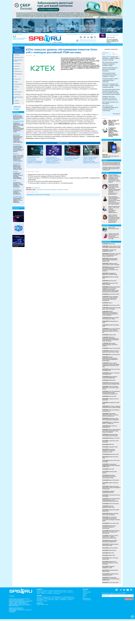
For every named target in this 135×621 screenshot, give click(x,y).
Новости (15, 44)
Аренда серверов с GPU (42, 604)
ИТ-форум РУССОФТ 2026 (110, 403)
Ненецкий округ (17, 196)
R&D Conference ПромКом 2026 (109, 426)
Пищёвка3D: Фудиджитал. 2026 (108, 567)
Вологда (15, 171)
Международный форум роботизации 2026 (109, 541)
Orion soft (62, 189)
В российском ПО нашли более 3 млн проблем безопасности (71, 158)
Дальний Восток (86, 598)
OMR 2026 (111, 444)
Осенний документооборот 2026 (108, 506)
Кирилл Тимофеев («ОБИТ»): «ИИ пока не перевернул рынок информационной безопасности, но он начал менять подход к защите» (88, 28)
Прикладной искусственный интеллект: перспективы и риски (109, 476)
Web (15, 89)
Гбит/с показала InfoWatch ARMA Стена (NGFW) (20, 39)
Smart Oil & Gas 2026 (113, 294)
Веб (52, 598)
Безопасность (18, 91)
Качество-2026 (112, 396)
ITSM (58, 189)
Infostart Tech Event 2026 (110, 457)
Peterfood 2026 (112, 550)
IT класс (51, 44)
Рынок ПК (16, 66)
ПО (15, 76)
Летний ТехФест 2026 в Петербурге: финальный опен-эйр (111, 247)
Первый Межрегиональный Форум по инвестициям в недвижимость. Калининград (110, 358)
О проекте (12, 596)
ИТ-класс (104, 118)
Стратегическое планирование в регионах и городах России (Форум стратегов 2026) (111, 519)
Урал (84, 594)
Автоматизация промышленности (19, 52)
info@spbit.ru (12, 611)
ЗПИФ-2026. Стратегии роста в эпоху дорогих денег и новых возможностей (111, 255)
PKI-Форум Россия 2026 (110, 322)
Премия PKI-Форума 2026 (110, 325)
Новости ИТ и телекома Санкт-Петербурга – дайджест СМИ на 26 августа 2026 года (111, 29)
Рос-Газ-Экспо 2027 (113, 582)
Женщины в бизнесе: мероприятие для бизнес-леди (110, 351)
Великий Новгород (18, 121)
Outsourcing (17, 79)
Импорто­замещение (17, 48)
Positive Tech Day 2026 (114, 348)
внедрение (53, 189)
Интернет (17, 54)
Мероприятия (37, 44)
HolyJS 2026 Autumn (113, 503)
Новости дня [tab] (105, 53)
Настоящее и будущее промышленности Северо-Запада (111, 407)
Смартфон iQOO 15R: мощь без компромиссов (110, 156)
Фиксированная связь (18, 60)
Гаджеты (16, 100)
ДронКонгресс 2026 (113, 454)
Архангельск (16, 134)
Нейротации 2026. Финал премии (110, 284)
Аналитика (22, 44)
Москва (84, 590)
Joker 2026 (111, 469)
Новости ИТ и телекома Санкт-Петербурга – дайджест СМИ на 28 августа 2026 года (23, 29)
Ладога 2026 (111, 243)
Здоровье (16, 103)
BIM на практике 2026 (114, 354)
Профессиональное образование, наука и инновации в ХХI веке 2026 (111, 487)
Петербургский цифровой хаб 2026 (109, 250)
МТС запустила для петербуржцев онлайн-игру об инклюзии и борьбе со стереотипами (110, 108)
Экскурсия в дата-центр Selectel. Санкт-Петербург (110, 264)
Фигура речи (70, 592)
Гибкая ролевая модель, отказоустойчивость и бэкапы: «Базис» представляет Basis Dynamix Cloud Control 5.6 (91, 160)
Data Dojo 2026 (112, 280)
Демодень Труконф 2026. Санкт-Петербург (110, 514)
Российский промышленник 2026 (108, 492)
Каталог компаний (117, 44)
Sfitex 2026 (111, 553)
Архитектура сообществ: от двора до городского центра (108, 450)
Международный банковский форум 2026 (109, 377)
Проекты (45, 44)
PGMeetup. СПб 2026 (113, 438)
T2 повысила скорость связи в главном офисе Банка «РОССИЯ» (110, 80)
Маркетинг (17, 68)
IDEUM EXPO (111, 380)
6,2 (14, 36)
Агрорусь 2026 (112, 334)
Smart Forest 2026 (112, 548)
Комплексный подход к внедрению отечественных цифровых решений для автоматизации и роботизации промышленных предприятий (111, 289)
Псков (14, 180)
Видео (91, 44)
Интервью (29, 44)
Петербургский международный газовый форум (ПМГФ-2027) (110, 579)
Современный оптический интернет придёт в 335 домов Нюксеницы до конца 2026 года (18, 175)
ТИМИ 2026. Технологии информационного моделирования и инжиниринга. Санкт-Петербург (110, 339)
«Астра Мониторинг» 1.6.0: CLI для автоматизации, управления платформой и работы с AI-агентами (35, 160)
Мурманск (16, 153)
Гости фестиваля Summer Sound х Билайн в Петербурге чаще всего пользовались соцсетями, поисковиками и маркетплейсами (111, 92)
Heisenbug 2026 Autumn (109, 472)
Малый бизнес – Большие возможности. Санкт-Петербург (110, 563)
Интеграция (17, 63)
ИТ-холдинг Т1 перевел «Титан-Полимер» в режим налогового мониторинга (18, 185)
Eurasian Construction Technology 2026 (110, 373)
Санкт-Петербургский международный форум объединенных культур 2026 (111, 392)
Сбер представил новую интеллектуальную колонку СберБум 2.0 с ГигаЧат (109, 75)
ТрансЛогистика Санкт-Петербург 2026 (111, 370)
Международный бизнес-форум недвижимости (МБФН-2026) (110, 260)
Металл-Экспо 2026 (113, 523)
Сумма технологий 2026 (110, 483)
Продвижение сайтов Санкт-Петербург (17, 108)
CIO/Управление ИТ (18, 97)
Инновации (17, 94)
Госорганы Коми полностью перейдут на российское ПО (17, 192)
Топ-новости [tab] (114, 53)
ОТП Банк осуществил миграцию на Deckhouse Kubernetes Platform (47, 176)
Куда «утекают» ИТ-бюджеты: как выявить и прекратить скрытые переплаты (45, 29)
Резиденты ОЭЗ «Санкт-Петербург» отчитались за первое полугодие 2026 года (109, 98)
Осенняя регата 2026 (113, 305)
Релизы (86, 44)
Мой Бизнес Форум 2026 (110, 277)
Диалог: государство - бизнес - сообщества (111, 423)
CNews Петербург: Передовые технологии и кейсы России (110, 388)
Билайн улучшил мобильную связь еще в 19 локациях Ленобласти (18, 117)
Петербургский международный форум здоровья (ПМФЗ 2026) (111, 465)
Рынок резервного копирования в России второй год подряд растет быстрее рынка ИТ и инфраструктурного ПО (53, 160)
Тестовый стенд (78, 44)
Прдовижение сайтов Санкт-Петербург (38, 194)
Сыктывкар (16, 189)
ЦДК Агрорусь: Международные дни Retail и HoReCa (110, 344)
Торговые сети (18, 71)
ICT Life (55, 592)
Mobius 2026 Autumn (113, 480)
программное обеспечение (43, 189)
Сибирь (84, 595)
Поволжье (85, 593)
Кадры (16, 81)
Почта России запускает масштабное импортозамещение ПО (45, 181)
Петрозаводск (17, 163)
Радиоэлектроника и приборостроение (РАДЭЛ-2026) (110, 383)
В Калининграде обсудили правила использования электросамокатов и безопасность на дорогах (18, 148)
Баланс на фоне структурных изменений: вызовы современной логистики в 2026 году (110, 364)
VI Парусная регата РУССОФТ (110, 399)
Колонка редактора (112, 35)
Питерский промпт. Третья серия (110, 571)
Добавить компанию (111, 49)
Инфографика (106, 44)
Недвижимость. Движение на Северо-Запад (109, 274)
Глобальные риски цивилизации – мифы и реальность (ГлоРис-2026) (110, 537)
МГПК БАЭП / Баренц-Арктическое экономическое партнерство (111, 532)
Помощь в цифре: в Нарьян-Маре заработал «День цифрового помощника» (18, 200)
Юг (83, 597)
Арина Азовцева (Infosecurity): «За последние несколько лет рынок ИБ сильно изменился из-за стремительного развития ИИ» (114, 218)
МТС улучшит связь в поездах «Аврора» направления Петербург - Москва (110, 64)
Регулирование (18, 84)
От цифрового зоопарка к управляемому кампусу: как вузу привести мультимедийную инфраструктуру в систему (66, 28)
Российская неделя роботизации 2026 (110, 545)
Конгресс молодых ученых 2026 (110, 558)
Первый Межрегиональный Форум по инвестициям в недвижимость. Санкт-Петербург (110, 313)
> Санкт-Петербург (57, 42)
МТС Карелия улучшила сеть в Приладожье (110, 102)
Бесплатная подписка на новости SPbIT (114, 593)
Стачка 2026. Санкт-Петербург (110, 441)
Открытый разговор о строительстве (111, 410)
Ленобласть (16, 114)
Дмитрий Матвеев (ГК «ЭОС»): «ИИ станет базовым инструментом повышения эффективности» (114, 209)
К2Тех (66, 189)
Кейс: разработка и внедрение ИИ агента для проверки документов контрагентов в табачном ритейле (111, 163)
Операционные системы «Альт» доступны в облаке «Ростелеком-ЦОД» (48, 174)
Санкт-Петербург (87, 592)
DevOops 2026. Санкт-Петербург (111, 461)
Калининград (16, 144)
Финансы (16, 86)
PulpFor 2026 (111, 555)
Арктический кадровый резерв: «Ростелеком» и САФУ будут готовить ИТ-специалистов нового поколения (17, 139)
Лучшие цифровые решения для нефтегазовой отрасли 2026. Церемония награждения (110, 298)
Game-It (110, 302)
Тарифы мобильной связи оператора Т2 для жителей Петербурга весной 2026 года (113, 236)
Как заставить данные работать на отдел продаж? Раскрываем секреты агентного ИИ (111, 330)
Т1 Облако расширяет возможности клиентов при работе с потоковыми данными (50, 183)
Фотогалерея (98, 44)
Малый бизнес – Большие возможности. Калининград (109, 527)
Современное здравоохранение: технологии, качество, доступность (110, 415)
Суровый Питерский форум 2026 (110, 510)
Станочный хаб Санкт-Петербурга (111, 495)
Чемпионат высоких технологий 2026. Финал (110, 318)
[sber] (67, 9)
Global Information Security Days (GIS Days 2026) (110, 435)
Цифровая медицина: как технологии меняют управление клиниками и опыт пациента (111, 269)
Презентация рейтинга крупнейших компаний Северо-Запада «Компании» (111, 431)
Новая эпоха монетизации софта (113, 228)
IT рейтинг (69, 44)
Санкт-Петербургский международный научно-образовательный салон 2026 (111, 500)
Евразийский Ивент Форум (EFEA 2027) (110, 574)
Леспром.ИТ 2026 (113, 447)
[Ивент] (18, 216)
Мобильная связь (19, 57)
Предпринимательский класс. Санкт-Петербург (111, 308)
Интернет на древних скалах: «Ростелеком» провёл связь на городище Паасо (17, 167)
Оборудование (18, 73)
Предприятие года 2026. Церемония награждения (110, 419)
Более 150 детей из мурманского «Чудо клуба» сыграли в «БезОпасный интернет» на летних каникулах (18, 158)
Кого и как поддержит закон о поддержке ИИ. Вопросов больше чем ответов (113, 41)
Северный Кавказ (87, 599)
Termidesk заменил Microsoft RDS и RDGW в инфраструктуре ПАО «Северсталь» (111, 168)
